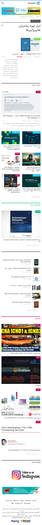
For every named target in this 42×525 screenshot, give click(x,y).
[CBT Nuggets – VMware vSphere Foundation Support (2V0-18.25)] (10, 159)
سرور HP (38, 154)
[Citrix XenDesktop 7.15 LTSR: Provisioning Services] (21, 434)
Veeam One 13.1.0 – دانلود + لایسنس (26, 54)
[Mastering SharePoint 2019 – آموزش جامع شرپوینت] (36, 271)
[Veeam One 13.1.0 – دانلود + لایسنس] (30, 44)
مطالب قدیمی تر (35, 197)
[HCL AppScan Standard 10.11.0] (36, 279)
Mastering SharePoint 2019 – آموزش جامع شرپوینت (18, 269)
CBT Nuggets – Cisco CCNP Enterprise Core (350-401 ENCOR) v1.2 (22, 117)
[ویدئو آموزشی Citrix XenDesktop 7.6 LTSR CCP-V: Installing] (21, 402)
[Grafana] (21, 370)
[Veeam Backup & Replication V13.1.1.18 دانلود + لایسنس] (31, 180)
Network (28, 501)
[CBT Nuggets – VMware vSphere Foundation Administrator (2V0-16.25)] (10, 180)
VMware (37, 39)
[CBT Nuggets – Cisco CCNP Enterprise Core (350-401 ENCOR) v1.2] (21, 102)
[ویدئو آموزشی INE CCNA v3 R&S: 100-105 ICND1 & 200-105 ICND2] (21, 338)
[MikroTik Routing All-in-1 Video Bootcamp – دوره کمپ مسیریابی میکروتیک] (36, 296)
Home (34, 501)
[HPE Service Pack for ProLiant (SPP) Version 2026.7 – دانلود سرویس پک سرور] (31, 159)
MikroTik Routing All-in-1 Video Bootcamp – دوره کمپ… (17, 295)
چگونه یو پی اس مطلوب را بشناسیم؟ (21, 285)
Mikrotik (15, 501)
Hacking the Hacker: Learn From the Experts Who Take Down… (17, 261)
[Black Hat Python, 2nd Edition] (36, 304)
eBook (38, 212)
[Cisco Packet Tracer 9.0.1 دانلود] (31, 137)
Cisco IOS (9, 501)
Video (38, 92)
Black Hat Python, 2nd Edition (21, 302)
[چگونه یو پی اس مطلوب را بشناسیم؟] (36, 288)
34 (2, 57)
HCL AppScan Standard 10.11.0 (21, 277)
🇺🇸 (12, 503)
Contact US (18, 503)
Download (36, 132)
